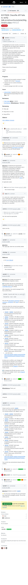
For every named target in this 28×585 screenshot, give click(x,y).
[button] (9, 41)
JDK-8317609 (7, 92)
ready (20, 379)
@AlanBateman (15, 103)
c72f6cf (25, 128)
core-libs (20, 233)
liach (5, 187)
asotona (3, 28)
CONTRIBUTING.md (7, 286)
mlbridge (5, 252)
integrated (21, 469)
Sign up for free (7, 503)
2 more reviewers (4, 514)
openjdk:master (5, 29)
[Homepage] (14, 2)
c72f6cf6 (10, 260)
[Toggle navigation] (2, 2)
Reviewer (18, 81)
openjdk (5, 6)
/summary (4, 302)
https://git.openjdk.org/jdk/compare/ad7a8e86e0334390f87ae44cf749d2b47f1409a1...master (14, 356)
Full (7, 260)
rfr (19, 154)
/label (21, 177)
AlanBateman (7, 265)
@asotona (4, 165)
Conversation (7, 33)
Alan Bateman (7, 103)
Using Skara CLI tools (8, 111)
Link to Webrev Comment (8, 120)
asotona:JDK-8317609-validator (17, 29)
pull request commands (17, 147)
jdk (10, 6)
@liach (11, 101)
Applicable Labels (7, 182)
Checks (24, 33)
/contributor (10, 302)
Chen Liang (6, 101)
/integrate (15, 366)
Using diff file (6, 114)
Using (5, 108)
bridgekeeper (6, 137)
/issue (17, 302)
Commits (16, 33)
